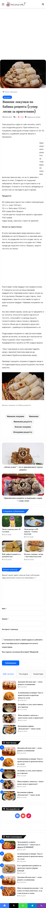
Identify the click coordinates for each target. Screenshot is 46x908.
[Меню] (3, 5)
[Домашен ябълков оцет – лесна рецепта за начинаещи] (9, 685)
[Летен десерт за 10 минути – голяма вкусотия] (34, 521)
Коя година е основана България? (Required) (20, 652)
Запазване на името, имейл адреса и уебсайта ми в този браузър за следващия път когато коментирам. (22, 643)
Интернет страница (10, 629)
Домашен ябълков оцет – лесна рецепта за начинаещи (30, 683)
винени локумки (16, 416)
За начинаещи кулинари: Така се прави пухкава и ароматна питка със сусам (30, 695)
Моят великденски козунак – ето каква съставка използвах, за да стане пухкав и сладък (30, 890)
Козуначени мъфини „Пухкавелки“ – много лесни (29, 727)
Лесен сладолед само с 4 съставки (11, 530)
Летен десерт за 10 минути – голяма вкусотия (31, 531)
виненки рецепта (23, 421)
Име (4, 609)
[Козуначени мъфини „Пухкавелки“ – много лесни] (9, 729)
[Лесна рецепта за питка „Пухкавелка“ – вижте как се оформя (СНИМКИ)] (8, 845)
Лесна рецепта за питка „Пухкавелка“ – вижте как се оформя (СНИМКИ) (28, 844)
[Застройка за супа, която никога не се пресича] (9, 707)
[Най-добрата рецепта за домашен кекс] (12, 546)
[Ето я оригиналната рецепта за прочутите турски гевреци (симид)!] (8, 868)
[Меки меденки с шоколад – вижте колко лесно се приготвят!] (9, 718)
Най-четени (8, 674)
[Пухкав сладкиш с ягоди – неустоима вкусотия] (34, 546)
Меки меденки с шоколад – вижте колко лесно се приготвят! (30, 716)
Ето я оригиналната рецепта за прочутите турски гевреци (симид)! (29, 868)
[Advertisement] (23, 33)
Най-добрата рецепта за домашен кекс (11, 555)
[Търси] (43, 5)
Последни (23, 674)
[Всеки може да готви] (16, 4)
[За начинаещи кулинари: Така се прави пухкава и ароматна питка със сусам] (9, 696)
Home (6, 92)
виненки (34, 416)
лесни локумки (23, 427)
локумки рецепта (23, 432)
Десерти (13, 92)
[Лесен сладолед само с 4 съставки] (12, 521)
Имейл (5, 619)
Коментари (38, 674)
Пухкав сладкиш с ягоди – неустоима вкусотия (33, 555)
